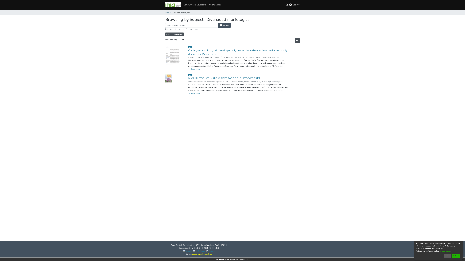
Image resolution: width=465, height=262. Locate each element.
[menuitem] (216, 5)
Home (168, 12)
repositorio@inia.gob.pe (202, 254)
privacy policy (445, 251)
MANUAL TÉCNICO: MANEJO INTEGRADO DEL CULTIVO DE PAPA (224, 78)
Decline (447, 256)
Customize (420, 256)
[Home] (173, 4)
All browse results (175, 34)
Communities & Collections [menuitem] (195, 5)
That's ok (455, 256)
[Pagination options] (297, 40)
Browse (225, 25)
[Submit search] (287, 4)
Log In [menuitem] (295, 5)
